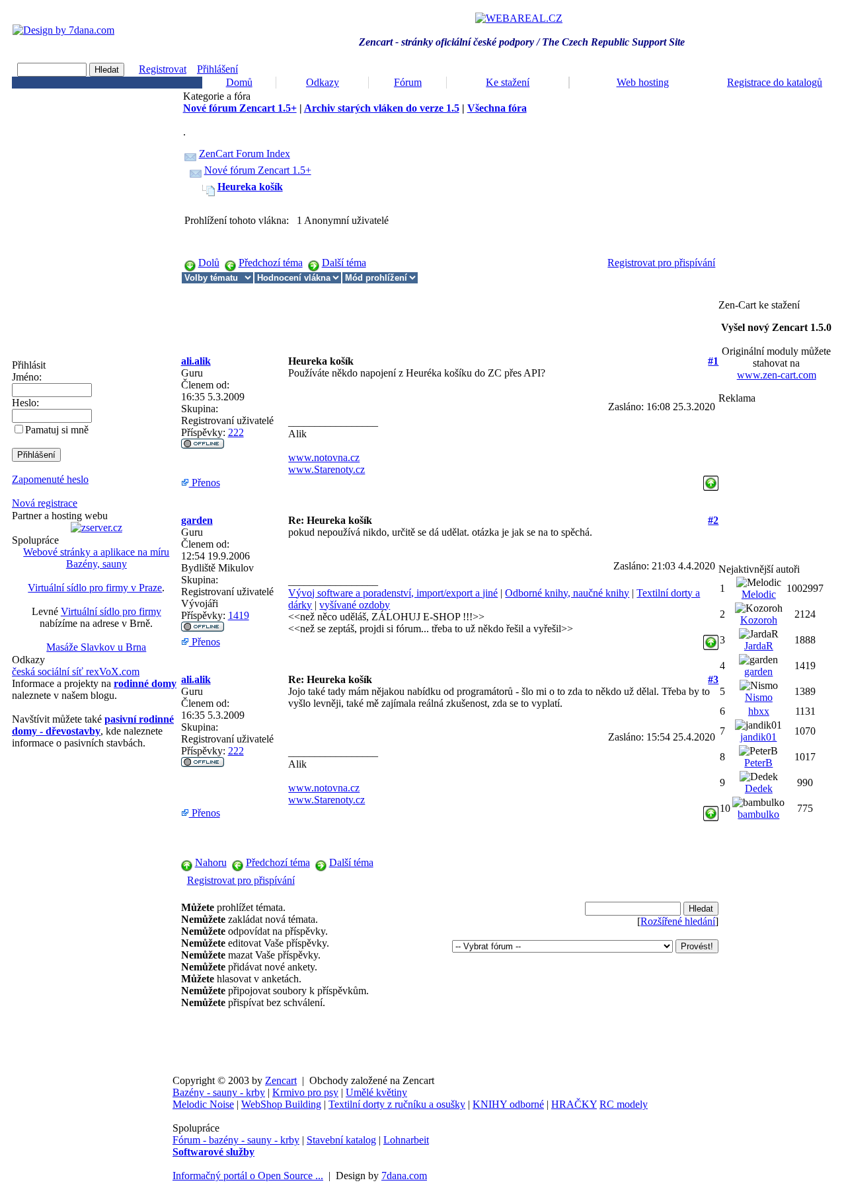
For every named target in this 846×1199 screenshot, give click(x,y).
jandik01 (758, 737)
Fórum (408, 82)
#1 (713, 361)
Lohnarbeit (406, 1139)
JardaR (758, 645)
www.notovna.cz (324, 457)
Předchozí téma (271, 262)
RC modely (623, 1104)
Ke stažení (507, 82)
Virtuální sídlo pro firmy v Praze (95, 587)
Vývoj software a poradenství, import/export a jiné (393, 593)
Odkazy (322, 82)
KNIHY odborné (508, 1104)
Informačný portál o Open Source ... (248, 1175)
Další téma (344, 262)
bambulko (758, 814)
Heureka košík (250, 186)
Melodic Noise (203, 1104)
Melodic (759, 594)
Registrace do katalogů (774, 82)
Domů (239, 82)
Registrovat (162, 69)
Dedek (759, 788)
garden (197, 520)
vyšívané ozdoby (354, 604)
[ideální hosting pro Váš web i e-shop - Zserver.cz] (96, 527)
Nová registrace (44, 503)
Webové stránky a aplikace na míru (96, 552)
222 (236, 432)
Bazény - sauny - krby (219, 1092)
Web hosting (643, 82)
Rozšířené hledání (677, 921)
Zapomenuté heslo (50, 479)
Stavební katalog (341, 1139)
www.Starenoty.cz (326, 469)
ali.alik (196, 361)
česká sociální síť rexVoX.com (75, 671)
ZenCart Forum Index (244, 153)
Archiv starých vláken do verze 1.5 (381, 108)
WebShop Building (281, 1104)
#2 (713, 520)
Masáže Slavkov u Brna (96, 647)
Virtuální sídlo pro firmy (111, 611)
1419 (238, 615)
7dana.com (404, 1175)
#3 (713, 679)
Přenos (204, 482)
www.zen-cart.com (776, 375)
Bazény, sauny (96, 563)
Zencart (281, 1080)
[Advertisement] (421, 314)
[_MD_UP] (710, 479)
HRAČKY (574, 1104)
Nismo (759, 697)
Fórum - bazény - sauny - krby (236, 1139)
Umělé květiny (376, 1092)
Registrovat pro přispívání (661, 262)
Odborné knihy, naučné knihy (567, 593)
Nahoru (211, 862)
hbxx (758, 711)
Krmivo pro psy (305, 1092)
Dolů (208, 262)
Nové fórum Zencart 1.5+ (240, 108)
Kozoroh (758, 620)
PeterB (758, 762)
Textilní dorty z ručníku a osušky (396, 1104)
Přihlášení (217, 69)
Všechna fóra (497, 108)
